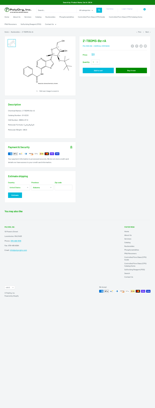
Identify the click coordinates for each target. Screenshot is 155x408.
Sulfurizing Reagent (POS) (31, 24)
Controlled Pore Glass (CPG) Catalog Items (125, 17)
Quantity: (86, 62)
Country (11, 182)
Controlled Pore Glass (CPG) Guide (91, 17)
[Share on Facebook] (132, 46)
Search (127, 273)
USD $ (8, 287)
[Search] (99, 10)
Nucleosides (50, 17)
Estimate (15, 195)
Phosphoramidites (66, 17)
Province (35, 182)
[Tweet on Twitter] (141, 46)
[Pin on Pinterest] (136, 46)
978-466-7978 (16, 241)
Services (27, 17)
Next (147, 32)
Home (7, 17)
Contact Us (49, 24)
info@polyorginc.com (18, 250)
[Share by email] (145, 46)
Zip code (58, 182)
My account (127, 11)
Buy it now (131, 70)
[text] (40, 120)
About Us (16, 17)
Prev (139, 32)
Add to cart (98, 70)
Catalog (38, 17)
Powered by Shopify (12, 296)
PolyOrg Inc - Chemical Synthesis (96, 46)
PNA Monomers (11, 24)
